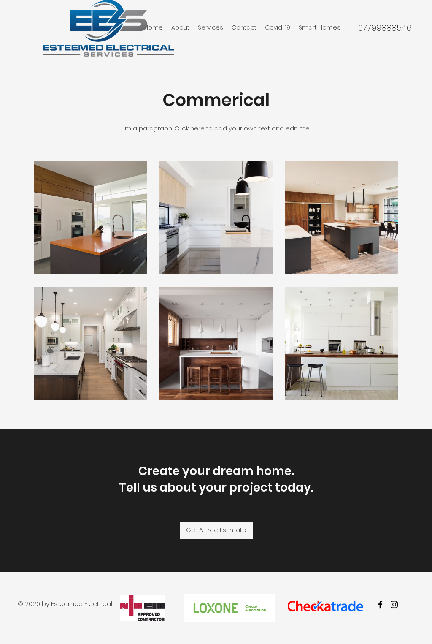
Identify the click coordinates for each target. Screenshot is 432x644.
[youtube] (394, 604)
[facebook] (380, 604)
